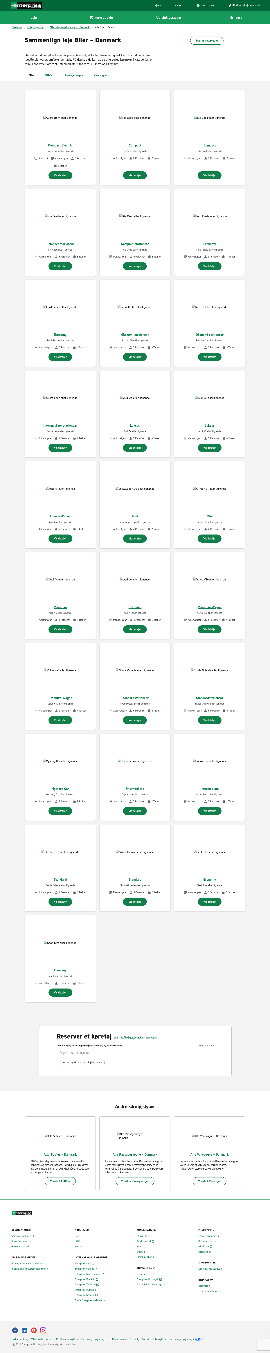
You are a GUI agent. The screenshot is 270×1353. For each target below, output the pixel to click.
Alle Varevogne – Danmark (209, 1154)
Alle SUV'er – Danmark (60, 1154)
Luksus (135, 425)
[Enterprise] (26, 5)
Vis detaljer (60, 175)
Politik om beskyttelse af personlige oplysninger (81, 1339)
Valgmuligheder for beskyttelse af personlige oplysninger (164, 1339)
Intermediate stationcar (60, 425)
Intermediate (135, 789)
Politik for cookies (118, 1339)
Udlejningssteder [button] (168, 17)
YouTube (33, 1330)
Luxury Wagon (60, 516)
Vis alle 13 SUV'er (60, 1181)
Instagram (43, 1330)
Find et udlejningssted (246, 5)
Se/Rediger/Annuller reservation (138, 1037)
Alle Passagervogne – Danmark (135, 1154)
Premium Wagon (210, 607)
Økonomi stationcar (135, 335)
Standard (60, 879)
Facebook (15, 1330)
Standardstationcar (135, 698)
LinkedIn (24, 1330)
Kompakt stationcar (135, 244)
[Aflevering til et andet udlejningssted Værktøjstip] (103, 1062)
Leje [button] (34, 17)
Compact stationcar (60, 244)
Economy (209, 244)
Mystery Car (60, 789)
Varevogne (100, 75)
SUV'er (49, 75)
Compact (135, 145)
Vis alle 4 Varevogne (209, 1181)
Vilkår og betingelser (42, 1339)
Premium (60, 607)
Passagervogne (74, 75)
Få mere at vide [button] (101, 17)
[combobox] (135, 1052)
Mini (135, 516)
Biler (31, 75)
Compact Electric (60, 145)
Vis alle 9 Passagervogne (135, 1181)
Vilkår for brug (20, 1339)
